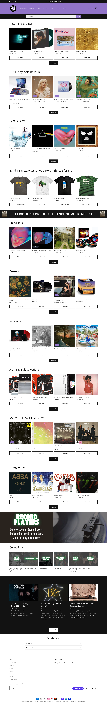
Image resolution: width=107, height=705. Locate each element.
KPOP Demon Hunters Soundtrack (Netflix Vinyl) (64, 99)
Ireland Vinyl (26, 701)
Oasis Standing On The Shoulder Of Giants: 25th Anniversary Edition (19, 100)
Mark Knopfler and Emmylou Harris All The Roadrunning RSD (63, 446)
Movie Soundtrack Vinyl (31, 568)
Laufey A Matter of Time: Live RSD (16, 445)
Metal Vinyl (86, 568)
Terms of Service (13, 679)
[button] (58, 8)
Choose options (20, 204)
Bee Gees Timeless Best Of (37, 495)
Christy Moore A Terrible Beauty (60, 348)
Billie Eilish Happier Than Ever (38, 99)
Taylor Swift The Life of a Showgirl (83, 99)
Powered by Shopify (34, 701)
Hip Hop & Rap (43, 568)
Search (78, 16)
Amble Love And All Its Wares (60, 250)
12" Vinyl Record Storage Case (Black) (40, 397)
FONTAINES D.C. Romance (59, 148)
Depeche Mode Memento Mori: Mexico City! (41, 299)
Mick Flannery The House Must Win (39, 348)
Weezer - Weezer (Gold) (81, 51)
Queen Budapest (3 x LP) (81, 250)
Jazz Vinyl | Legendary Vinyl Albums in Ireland (16, 569)
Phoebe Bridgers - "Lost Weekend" (16, 51)
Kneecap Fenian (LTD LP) (14, 348)
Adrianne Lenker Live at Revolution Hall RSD (41, 445)
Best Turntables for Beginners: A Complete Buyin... (82, 605)
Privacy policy (50, 701)
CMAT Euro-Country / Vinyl (81, 348)
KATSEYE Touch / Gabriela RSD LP (83, 445)
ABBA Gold (11, 495)
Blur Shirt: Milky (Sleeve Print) (60, 198)
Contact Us (12, 668)
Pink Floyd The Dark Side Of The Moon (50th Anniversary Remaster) (41, 149)
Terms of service (58, 701)
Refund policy (13, 673)
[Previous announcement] (36, 1)
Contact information (82, 701)
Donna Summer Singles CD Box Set (83, 299)
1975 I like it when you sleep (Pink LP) (84, 397)
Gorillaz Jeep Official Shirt (37, 198)
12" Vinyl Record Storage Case (15, 397)
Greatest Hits (57, 568)
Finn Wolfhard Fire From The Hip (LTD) (62, 51)
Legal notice (73, 701)
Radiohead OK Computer (14, 148)
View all (53, 63)
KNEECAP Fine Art (79, 148)
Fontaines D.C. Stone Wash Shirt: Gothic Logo (19, 198)
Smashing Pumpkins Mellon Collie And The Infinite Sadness (20, 300)
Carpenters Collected (58, 495)
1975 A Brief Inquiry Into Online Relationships (63, 397)
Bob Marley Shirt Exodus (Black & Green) (84, 198)
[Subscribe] (36, 688)
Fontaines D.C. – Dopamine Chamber (17, 250)
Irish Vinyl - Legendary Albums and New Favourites (75, 569)
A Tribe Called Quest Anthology (82, 495)
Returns (11, 676)
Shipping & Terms (13, 663)
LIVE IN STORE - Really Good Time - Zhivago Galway (22, 605)
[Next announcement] (70, 1)
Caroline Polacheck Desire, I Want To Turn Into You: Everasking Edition (64, 300)
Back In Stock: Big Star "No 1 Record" (51, 605)
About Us (11, 665)
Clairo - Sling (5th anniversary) (38, 51)
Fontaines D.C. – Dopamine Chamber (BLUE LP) (42, 250)
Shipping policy (66, 701)
